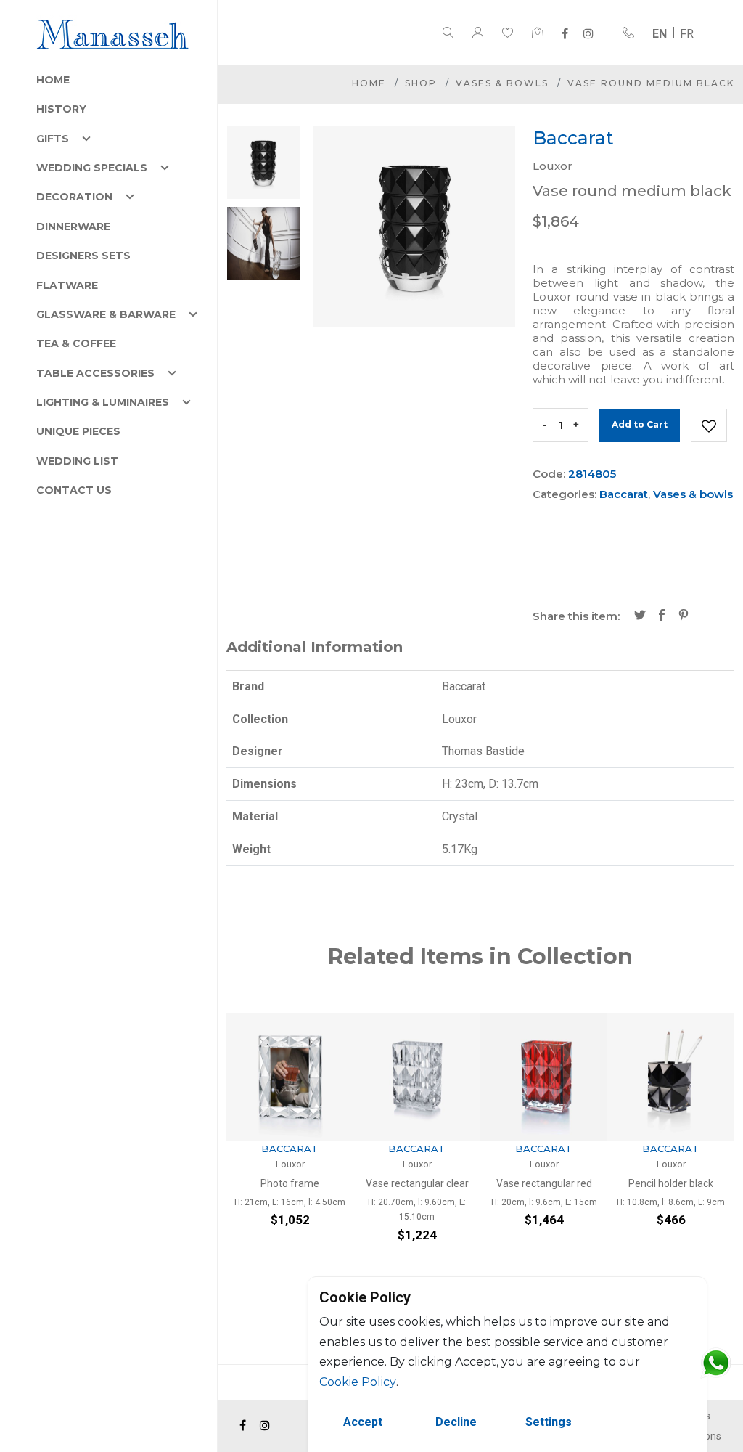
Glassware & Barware (106, 314)
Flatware (67, 285)
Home (53, 79)
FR (687, 34)
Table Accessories (95, 373)
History (61, 108)
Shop (421, 83)
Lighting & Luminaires (102, 402)
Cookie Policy (357, 1382)
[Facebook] (565, 33)
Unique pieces (78, 431)
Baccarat (623, 494)
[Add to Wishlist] (709, 425)
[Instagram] (588, 33)
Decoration (74, 196)
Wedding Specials (91, 167)
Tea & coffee (76, 343)
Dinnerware (73, 226)
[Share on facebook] (662, 616)
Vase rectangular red (544, 1183)
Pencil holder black (670, 1183)
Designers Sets (83, 255)
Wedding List (77, 461)
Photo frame (289, 1183)
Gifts (52, 138)
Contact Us (74, 490)
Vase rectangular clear (417, 1183)
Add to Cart (640, 424)
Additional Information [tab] (314, 647)
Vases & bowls (502, 83)
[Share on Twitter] (640, 616)
